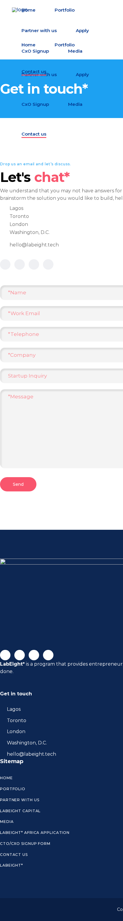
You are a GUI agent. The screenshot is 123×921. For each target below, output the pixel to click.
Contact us (14, 854)
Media (7, 821)
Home (6, 778)
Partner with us (19, 800)
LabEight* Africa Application (35, 832)
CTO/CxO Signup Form (25, 843)
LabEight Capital (20, 811)
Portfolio (12, 789)
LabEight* (11, 865)
